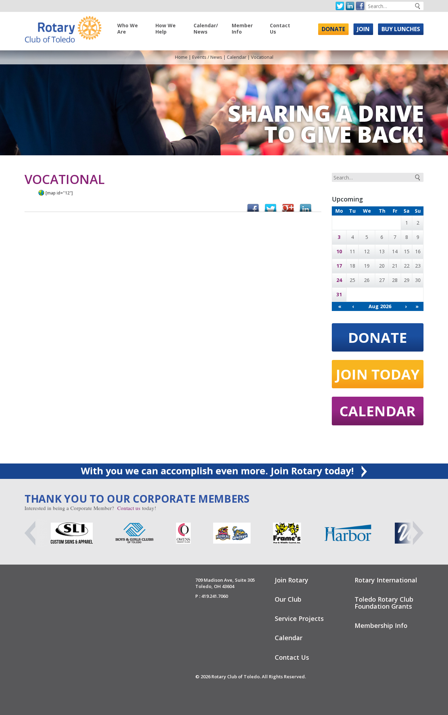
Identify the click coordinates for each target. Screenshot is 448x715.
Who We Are (127, 28)
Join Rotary (291, 580)
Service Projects (299, 618)
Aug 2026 (380, 306)
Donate (333, 29)
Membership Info (381, 625)
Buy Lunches (401, 29)
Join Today (378, 374)
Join (363, 29)
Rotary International (386, 580)
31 (339, 294)
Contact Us (280, 28)
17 (339, 265)
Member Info (242, 28)
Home (181, 57)
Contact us (128, 507)
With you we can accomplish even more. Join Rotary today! (218, 470)
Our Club (288, 599)
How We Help (165, 28)
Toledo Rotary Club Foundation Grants (384, 602)
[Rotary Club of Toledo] (63, 27)
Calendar (236, 57)
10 (339, 251)
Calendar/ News (206, 28)
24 (339, 280)
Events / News (207, 57)
